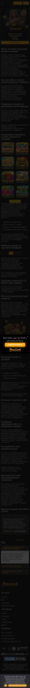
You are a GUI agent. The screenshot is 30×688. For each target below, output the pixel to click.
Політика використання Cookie (17, 685)
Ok (5, 685)
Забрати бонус (15, 345)
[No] (28, 681)
